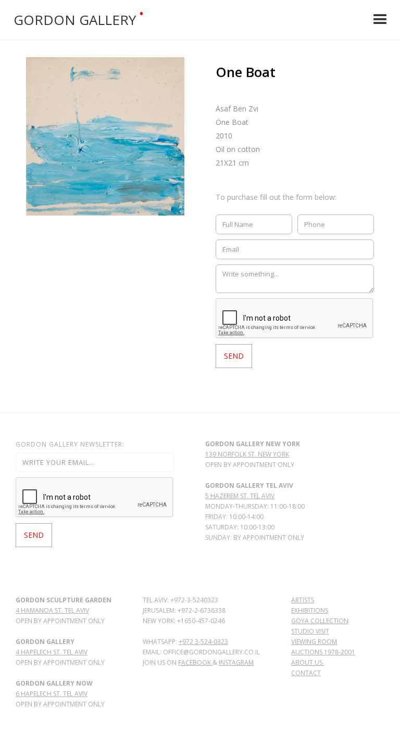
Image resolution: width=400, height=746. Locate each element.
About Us (307, 662)
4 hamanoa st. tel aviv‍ (52, 610)
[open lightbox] (105, 136)
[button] (380, 20)
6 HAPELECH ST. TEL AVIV (52, 693)
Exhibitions (309, 610)
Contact (306, 672)
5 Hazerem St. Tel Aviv (239, 495)
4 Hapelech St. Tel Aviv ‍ (52, 652)
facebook (195, 662)
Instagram (236, 662)
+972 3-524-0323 (203, 641)
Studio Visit (310, 631)
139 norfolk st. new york (247, 454)
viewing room (314, 641)
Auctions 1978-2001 (323, 652)
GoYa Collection (319, 620)
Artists (302, 600)
